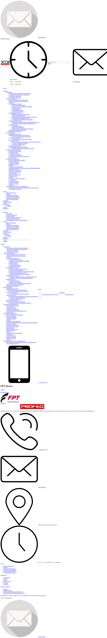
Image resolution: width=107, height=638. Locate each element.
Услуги (5, 191)
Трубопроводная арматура (12, 159)
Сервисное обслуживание (12, 196)
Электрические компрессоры (13, 149)
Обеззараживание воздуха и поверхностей (17, 186)
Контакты (5, 208)
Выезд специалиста (11, 192)
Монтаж (8, 194)
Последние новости (5, 586)
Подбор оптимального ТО (12, 198)
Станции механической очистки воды (12, 591)
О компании (6, 204)
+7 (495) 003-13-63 (42, 382)
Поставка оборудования (12, 195)
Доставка (5, 200)
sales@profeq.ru (76, 81)
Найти (5, 241)
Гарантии (8, 206)
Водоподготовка (10, 132)
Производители (7, 202)
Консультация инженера (12, 199)
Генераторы (9, 92)
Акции (5, 207)
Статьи (5, 203)
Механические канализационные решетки (14, 593)
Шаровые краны (7, 590)
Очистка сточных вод (11, 98)
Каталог (5, 90)
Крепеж (5, 589)
